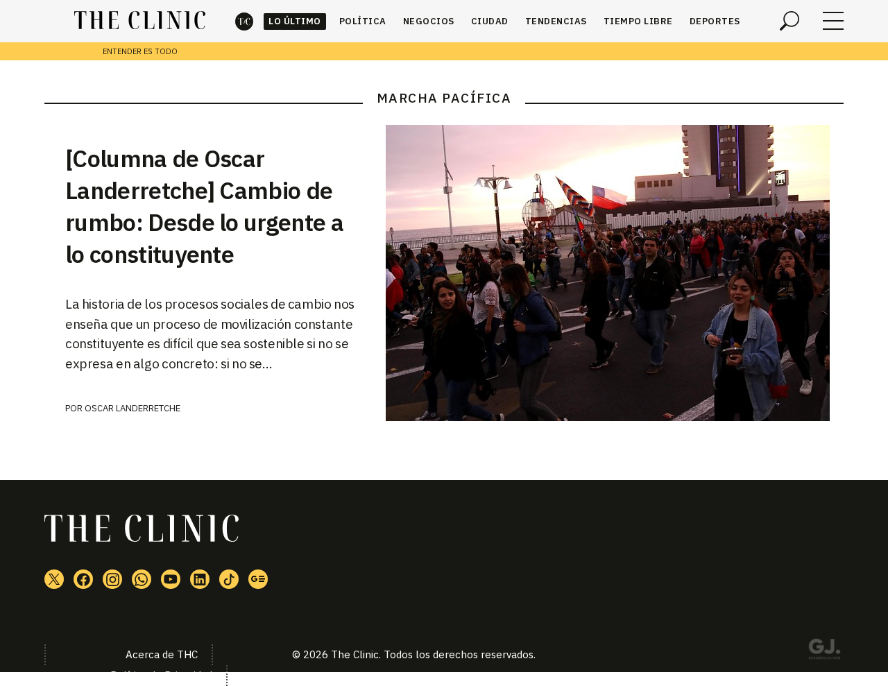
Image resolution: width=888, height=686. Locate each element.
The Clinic (244, 21)
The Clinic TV (170, 579)
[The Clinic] (139, 20)
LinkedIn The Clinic (200, 579)
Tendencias (556, 21)
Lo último (294, 21)
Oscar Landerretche (132, 408)
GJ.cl (824, 651)
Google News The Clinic (258, 579)
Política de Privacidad (161, 675)
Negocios (428, 21)
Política (362, 21)
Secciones (833, 21)
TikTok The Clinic (229, 579)
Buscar (789, 21)
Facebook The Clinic (83, 579)
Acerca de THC (162, 654)
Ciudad (490, 21)
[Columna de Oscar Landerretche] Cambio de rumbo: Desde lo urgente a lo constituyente (204, 206)
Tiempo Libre (638, 21)
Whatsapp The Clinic (141, 579)
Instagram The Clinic (112, 579)
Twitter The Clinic (54, 579)
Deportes (715, 21)
